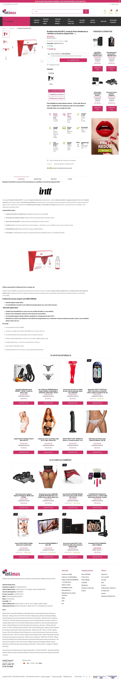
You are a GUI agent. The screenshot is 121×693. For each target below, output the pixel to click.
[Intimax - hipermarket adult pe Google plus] (86, 677)
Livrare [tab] (70, 179)
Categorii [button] (10, 21)
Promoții (103, 580)
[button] (42, 47)
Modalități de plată (67, 587)
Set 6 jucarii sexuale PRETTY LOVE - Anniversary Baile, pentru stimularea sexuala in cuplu (72, 545)
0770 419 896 (7, 667)
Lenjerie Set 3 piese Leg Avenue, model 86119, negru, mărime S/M (48, 439)
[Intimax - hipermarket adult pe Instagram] (89, 677)
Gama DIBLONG (85, 574)
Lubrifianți (84, 582)
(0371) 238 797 (8, 664)
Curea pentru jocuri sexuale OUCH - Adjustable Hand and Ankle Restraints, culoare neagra (112, 54)
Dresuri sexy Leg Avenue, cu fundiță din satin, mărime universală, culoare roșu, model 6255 (72, 391)
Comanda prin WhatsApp (57, 91)
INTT (72, 164)
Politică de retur (67, 676)
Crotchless (67, 164)
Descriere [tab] (21, 179)
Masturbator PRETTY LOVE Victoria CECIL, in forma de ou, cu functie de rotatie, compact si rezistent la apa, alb (97, 391)
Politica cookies (66, 585)
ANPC (63, 598)
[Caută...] (86, 11)
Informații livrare (66, 590)
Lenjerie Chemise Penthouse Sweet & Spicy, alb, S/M (24, 439)
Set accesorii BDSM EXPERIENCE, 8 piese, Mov (48, 544)
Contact (103, 593)
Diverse (83, 590)
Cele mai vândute (59, 164)
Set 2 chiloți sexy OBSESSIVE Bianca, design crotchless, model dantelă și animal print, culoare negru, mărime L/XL (48, 391)
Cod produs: (50, 43)
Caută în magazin (45, 676)
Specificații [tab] (37, 179)
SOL (63, 603)
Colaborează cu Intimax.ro (108, 588)
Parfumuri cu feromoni (87, 588)
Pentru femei (85, 577)
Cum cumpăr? (105, 577)
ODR (63, 601)
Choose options (48, 452)
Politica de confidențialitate (69, 577)
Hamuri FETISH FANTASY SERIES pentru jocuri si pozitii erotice (24, 544)
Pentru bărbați (85, 580)
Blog (102, 582)
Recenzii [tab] (53, 179)
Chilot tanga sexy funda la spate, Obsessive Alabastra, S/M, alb (97, 439)
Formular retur (105, 590)
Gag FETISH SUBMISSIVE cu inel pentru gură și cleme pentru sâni (97, 54)
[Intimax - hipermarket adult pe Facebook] (83, 677)
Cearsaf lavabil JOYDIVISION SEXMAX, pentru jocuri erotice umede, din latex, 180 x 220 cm (72, 495)
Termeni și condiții (67, 574)
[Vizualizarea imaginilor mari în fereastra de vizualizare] (42, 61)
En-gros (103, 585)
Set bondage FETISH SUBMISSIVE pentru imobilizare (97, 544)
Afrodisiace (84, 585)
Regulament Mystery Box (108, 596)
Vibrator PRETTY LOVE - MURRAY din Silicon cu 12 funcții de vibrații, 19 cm (73, 439)
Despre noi (104, 574)
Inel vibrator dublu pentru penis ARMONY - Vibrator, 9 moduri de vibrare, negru (23, 391)
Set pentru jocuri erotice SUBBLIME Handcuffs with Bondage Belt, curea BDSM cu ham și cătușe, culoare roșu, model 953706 (48, 495)
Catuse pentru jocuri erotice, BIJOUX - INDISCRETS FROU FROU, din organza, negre (98, 94)
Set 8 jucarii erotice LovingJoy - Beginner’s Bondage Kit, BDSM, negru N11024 (111, 94)
